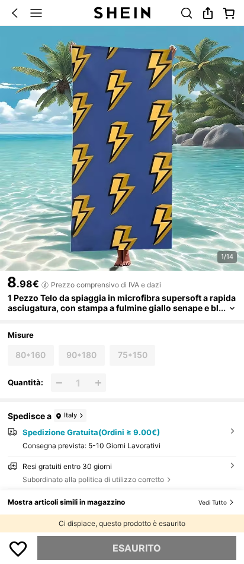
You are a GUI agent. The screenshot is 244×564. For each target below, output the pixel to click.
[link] (186, 13)
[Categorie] (36, 13)
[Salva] (18, 548)
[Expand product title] (232, 308)
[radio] (30, 355)
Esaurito (137, 548)
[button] (14, 13)
